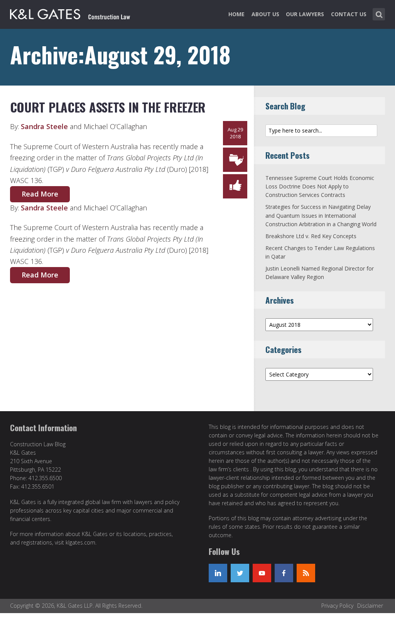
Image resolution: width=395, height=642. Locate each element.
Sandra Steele (44, 126)
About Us (265, 14)
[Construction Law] (71, 13)
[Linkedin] (218, 573)
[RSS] (306, 573)
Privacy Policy (337, 605)
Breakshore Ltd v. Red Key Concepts (310, 236)
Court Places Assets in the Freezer (108, 107)
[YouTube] (262, 573)
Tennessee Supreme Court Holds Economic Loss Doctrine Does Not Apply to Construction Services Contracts (319, 186)
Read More (40, 193)
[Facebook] (284, 573)
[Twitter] (240, 573)
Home (236, 14)
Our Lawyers (305, 14)
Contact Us (348, 14)
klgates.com (80, 542)
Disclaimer (370, 605)
